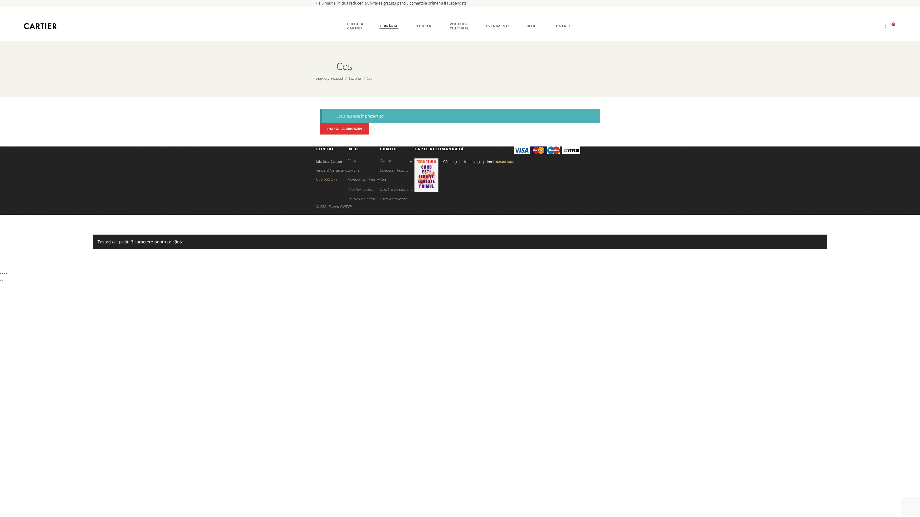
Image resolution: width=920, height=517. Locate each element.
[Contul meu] (877, 26)
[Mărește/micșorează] (0, 273)
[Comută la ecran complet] (2, 273)
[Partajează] (4, 273)
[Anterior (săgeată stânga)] (0, 280)
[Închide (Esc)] (6, 273)
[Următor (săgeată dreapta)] (2, 280)
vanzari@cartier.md (331, 170)
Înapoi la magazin (344, 128)
